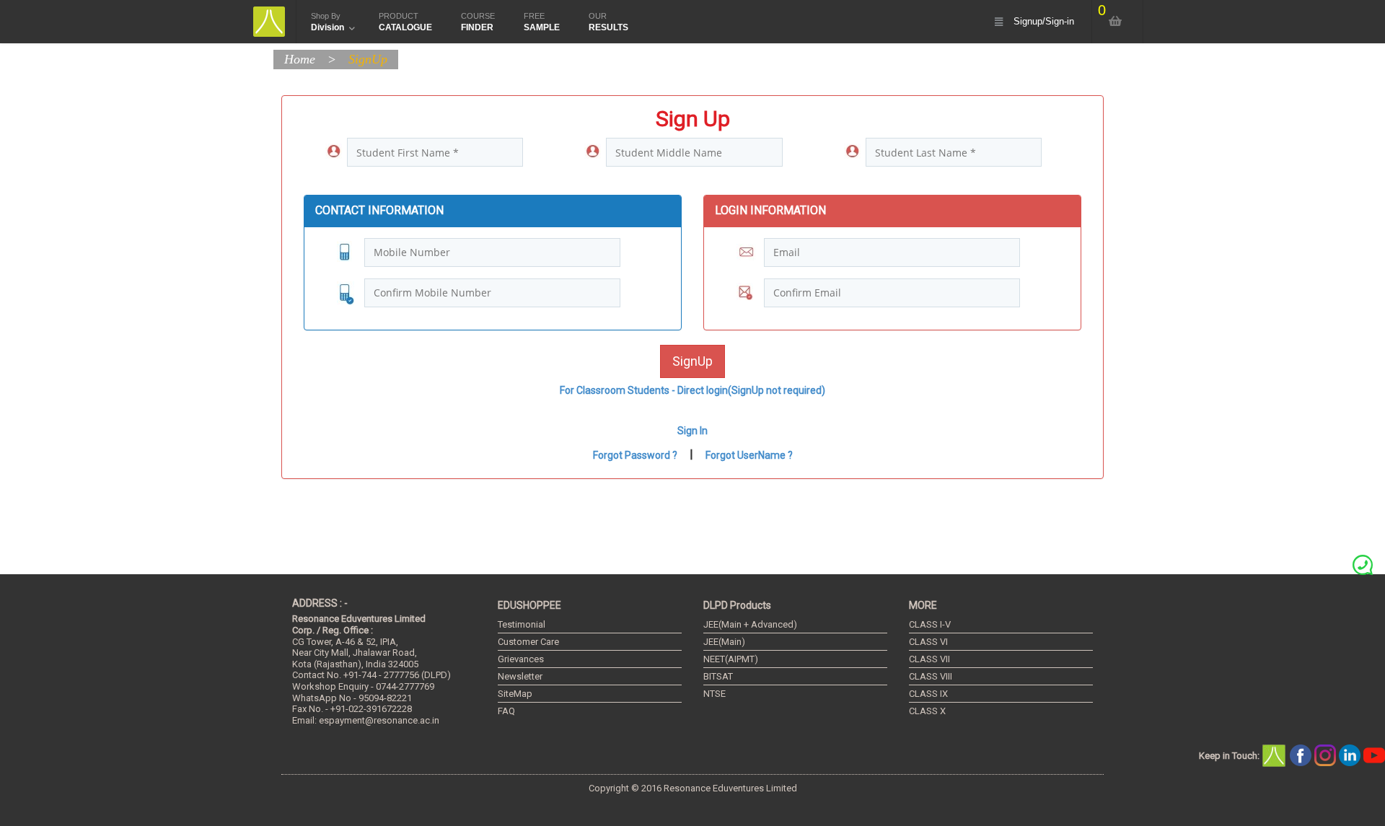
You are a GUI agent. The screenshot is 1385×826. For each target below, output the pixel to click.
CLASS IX (928, 693)
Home (299, 59)
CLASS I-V (930, 624)
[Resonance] (1276, 755)
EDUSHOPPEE (529, 605)
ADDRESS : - (320, 603)
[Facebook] (1302, 755)
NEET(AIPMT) (730, 659)
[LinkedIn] (1351, 755)
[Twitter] (1326, 755)
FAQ (506, 711)
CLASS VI (928, 641)
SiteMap (515, 693)
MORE (923, 605)
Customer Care (528, 641)
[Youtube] (1374, 755)
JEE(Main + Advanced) (750, 624)
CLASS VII (929, 659)
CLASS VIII (930, 676)
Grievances (521, 659)
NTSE (714, 693)
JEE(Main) (724, 641)
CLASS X (927, 711)
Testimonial (521, 624)
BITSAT (718, 676)
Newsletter (520, 676)
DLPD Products (737, 605)
